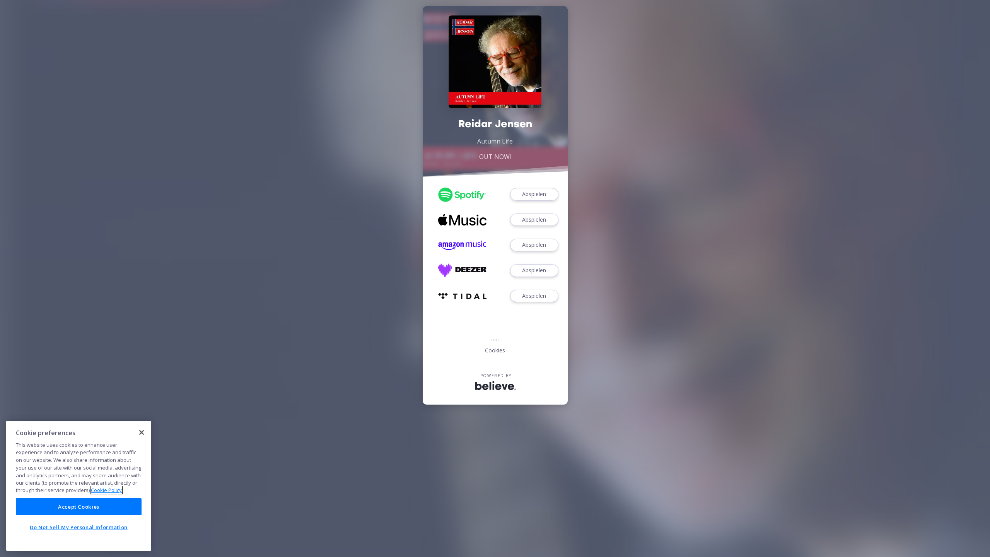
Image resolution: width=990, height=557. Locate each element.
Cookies (495, 350)
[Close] (141, 432)
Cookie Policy (106, 490)
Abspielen (534, 194)
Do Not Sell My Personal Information (79, 527)
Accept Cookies (78, 506)
